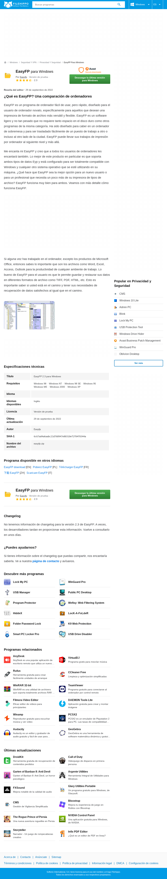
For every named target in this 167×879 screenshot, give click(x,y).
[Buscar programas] (119, 4)
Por (21, 77)
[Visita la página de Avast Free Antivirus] (89, 70)
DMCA (120, 863)
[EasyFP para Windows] (8, 75)
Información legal (102, 863)
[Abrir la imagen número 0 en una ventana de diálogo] (29, 315)
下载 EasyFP (11, 472)
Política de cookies (47, 863)
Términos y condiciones (17, 863)
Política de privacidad (74, 863)
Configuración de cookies (143, 863)
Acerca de (10, 857)
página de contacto (45, 561)
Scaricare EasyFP (37, 472)
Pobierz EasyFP (42, 467)
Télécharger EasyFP (71, 467)
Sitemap (56, 857)
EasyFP (34, 71)
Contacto (25, 857)
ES (154, 4)
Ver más (138, 363)
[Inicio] (5, 62)
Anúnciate (41, 857)
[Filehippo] (16, 4)
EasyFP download (14, 467)
